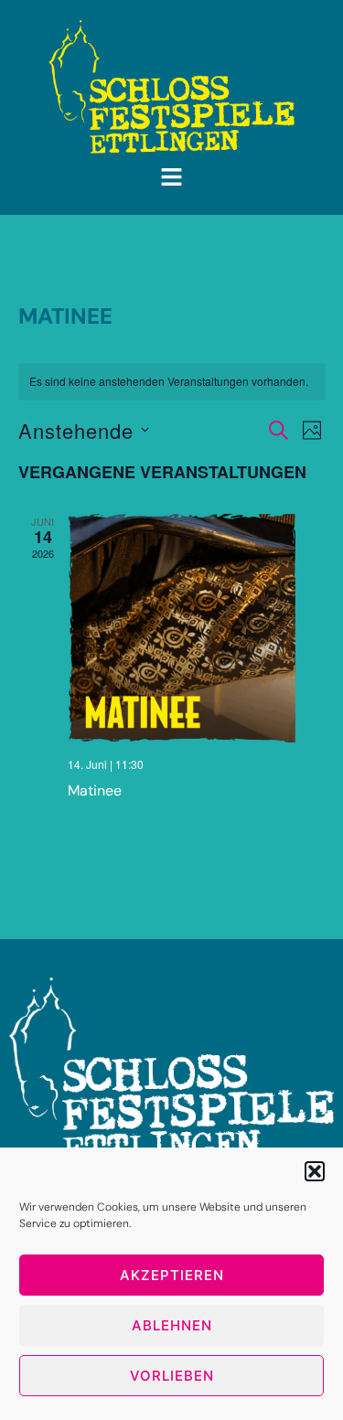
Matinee (95, 790)
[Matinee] (197, 628)
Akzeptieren (172, 1275)
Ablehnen (172, 1325)
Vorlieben (172, 1375)
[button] (314, 1171)
